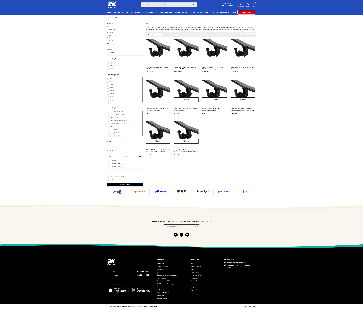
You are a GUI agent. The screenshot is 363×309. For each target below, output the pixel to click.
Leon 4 (112, 93)
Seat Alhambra (111, 29)
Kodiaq (112, 99)
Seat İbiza (110, 32)
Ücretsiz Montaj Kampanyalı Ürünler (167, 275)
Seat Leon (110, 40)
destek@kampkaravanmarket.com (236, 262)
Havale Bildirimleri (162, 298)
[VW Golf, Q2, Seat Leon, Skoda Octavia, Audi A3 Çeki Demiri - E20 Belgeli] (158, 133)
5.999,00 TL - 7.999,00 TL (117, 164)
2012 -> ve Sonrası (115, 127)
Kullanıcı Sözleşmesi (163, 269)
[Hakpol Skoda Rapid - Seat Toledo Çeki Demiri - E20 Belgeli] (186, 51)
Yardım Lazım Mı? (227, 3)
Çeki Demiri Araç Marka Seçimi (165, 284)
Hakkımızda (160, 263)
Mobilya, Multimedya (196, 284)
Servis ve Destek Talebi (163, 281)
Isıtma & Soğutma (196, 272)
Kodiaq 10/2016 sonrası (117, 133)
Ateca (108, 43)
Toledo (109, 35)
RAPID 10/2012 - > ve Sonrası (119, 118)
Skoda (111, 69)
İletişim (159, 272)
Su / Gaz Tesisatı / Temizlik (198, 281)
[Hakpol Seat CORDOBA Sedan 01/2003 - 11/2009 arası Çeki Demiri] (158, 51)
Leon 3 (112, 90)
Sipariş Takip (160, 295)
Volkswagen (113, 65)
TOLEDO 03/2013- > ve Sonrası (119, 124)
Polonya (112, 145)
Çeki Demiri (194, 269)
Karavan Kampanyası (163, 287)
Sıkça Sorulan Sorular (163, 292)
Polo (111, 81)
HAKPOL (112, 53)
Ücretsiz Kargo (114, 179)
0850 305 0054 (231, 259)
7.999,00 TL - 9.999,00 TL (117, 167)
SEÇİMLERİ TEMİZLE (125, 185)
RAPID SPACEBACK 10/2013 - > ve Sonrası (123, 121)
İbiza (111, 78)
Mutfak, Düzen (195, 278)
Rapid (111, 84)
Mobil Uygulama (161, 278)
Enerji (192, 287)
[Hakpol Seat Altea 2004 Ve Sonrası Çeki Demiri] (243, 51)
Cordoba (109, 38)
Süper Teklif (194, 290)
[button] (254, 5)
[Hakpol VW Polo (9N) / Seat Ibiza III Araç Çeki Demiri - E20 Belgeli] (158, 92)
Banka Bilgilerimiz (162, 290)
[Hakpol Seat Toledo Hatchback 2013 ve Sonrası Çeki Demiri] (186, 92)
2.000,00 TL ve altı (115, 161)
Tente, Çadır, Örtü (196, 275)
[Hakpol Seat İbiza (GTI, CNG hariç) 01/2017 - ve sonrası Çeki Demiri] (214, 51)
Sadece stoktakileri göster (117, 176)
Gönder (197, 226)
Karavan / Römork (196, 266)
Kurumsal (160, 259)
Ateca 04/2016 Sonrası (116, 130)
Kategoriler (195, 259)
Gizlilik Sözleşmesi (162, 266)
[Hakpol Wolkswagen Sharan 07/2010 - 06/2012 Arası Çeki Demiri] (214, 92)
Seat (111, 62)
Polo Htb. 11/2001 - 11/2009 (118, 115)
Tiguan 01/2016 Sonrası (117, 136)
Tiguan (112, 103)
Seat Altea (110, 27)
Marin (192, 263)
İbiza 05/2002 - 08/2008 (117, 112)
